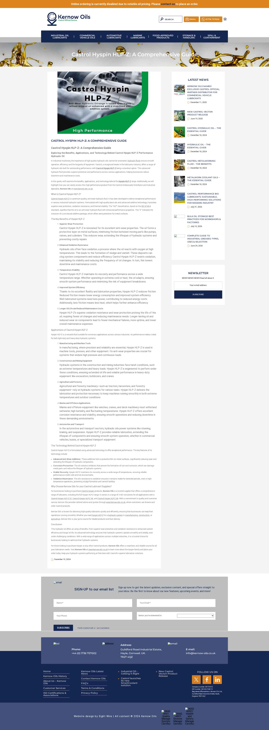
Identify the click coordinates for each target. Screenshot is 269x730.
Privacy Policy (89, 693)
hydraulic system (115, 515)
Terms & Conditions (92, 688)
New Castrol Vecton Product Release (168, 673)
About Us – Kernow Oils (54, 682)
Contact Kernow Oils (93, 678)
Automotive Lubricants (114, 36)
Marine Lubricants (138, 36)
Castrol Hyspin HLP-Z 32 (61, 498)
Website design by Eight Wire (93, 716)
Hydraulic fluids (134, 161)
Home (47, 671)
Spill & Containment (211, 36)
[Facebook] (207, 679)
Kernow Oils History (55, 676)
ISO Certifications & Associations (54, 694)
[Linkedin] (217, 679)
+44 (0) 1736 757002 (84, 651)
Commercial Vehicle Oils (87, 36)
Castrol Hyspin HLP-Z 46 (83, 498)
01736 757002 (212, 19)
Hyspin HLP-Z (97, 515)
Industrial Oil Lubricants (60, 36)
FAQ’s (84, 683)
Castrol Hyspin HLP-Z (60, 199)
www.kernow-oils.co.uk (83, 189)
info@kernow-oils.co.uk (200, 651)
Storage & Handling (189, 36)
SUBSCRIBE (198, 294)
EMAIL (192, 19)
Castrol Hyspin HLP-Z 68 (108, 498)
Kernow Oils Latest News (92, 672)
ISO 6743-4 (146, 206)
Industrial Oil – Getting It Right (130, 672)
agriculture (55, 519)
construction (144, 515)
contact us (168, 4)
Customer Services (54, 688)
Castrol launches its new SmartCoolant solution (131, 681)
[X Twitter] (196, 679)
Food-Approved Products (163, 36)
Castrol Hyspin (88, 491)
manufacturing (131, 515)
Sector (150, 616)
